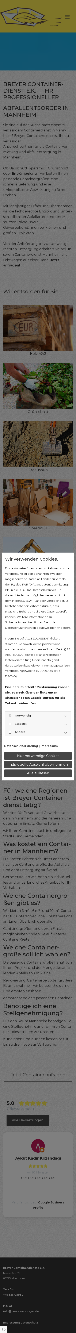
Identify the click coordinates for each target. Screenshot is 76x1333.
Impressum (49, 746)
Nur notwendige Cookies (38, 756)
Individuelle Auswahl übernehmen (38, 764)
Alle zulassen (38, 773)
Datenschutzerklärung (21, 746)
